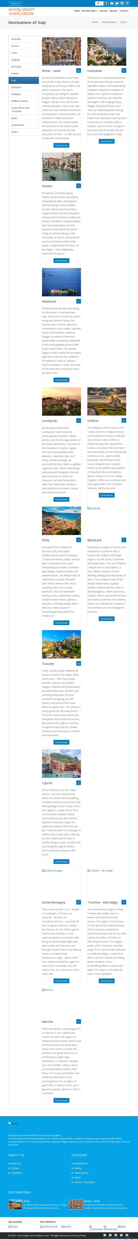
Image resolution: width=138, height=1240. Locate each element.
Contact (15, 1168)
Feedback (16, 1172)
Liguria (47, 783)
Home (95, 22)
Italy (13, 80)
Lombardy (49, 421)
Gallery (77, 1168)
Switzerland (17, 125)
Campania (94, 71)
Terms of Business (84, 1182)
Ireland (15, 73)
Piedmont (49, 301)
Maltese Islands (19, 101)
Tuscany (48, 664)
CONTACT (124, 11)
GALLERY (113, 11)
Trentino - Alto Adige (102, 902)
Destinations (109, 22)
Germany (16, 66)
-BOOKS (103, 11)
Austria (15, 45)
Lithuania (16, 87)
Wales (14, 131)
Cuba (14, 52)
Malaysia (16, 94)
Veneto (47, 186)
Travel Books (81, 1172)
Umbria (92, 421)
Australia (16, 39)
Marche (47, 1022)
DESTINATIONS (88, 11)
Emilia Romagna (53, 902)
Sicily (45, 540)
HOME (77, 11)
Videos (77, 1177)
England (15, 59)
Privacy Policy (79, 1235)
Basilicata (94, 540)
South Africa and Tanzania (20, 109)
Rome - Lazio (51, 71)
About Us (15, 3)
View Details (61, 145)
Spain (14, 118)
